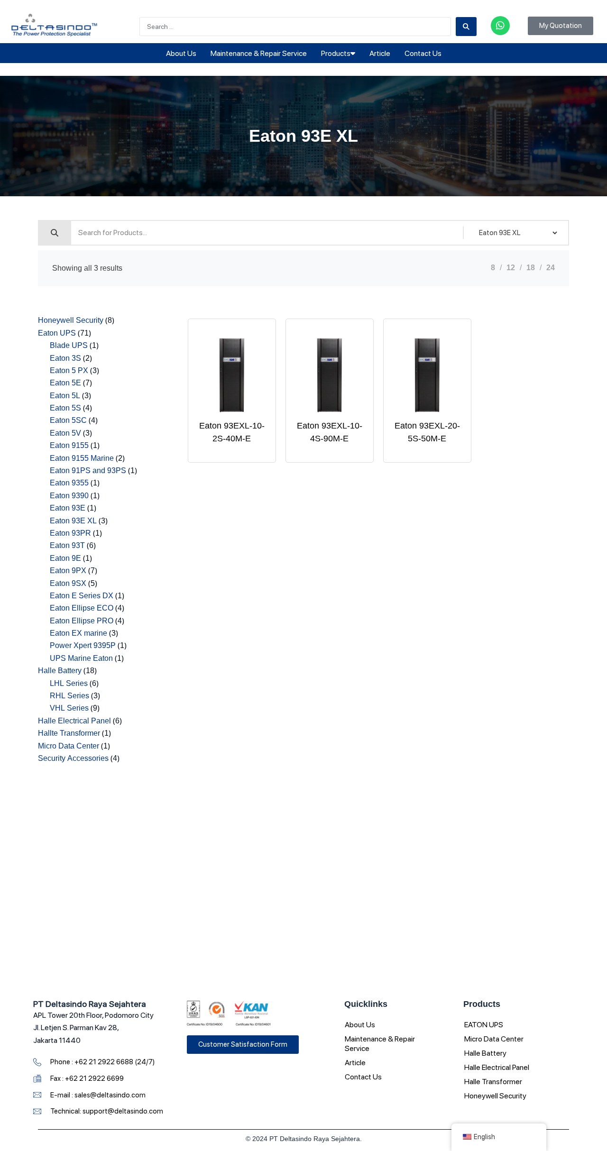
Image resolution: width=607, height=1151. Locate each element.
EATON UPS (483, 1024)
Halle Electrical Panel (496, 1067)
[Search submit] (466, 26)
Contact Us (423, 53)
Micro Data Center (494, 1038)
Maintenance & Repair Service (259, 53)
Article (379, 53)
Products (335, 53)
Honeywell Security (495, 1095)
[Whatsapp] (500, 25)
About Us (181, 53)
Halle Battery (485, 1053)
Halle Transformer (493, 1081)
